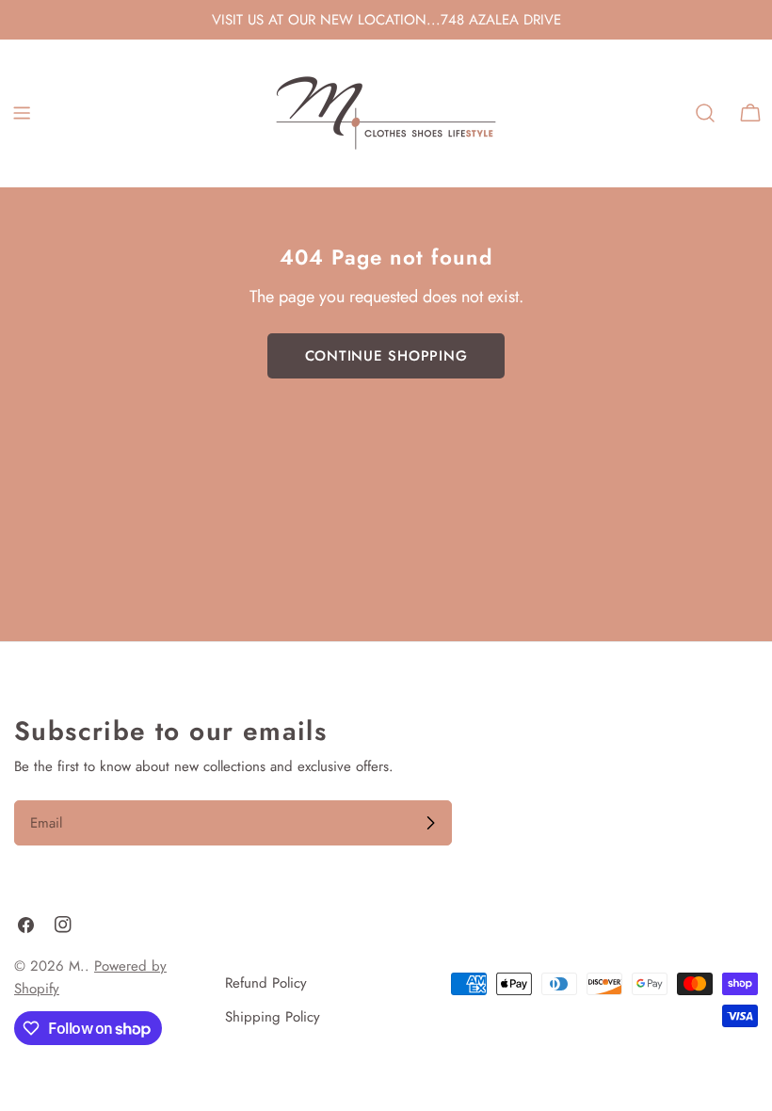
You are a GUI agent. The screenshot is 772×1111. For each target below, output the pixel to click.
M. (77, 966)
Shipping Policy (272, 1016)
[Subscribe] (430, 823)
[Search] (705, 113)
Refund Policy (266, 983)
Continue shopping (386, 356)
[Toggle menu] (21, 113)
